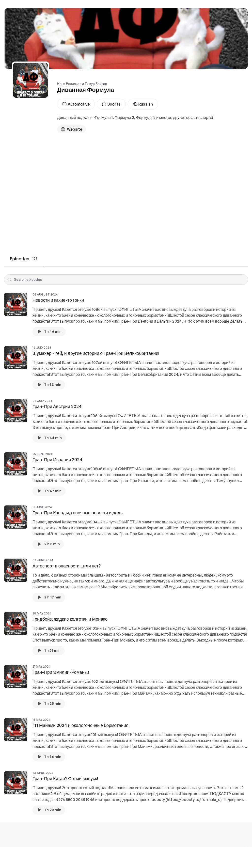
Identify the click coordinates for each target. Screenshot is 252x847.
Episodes (23, 258)
